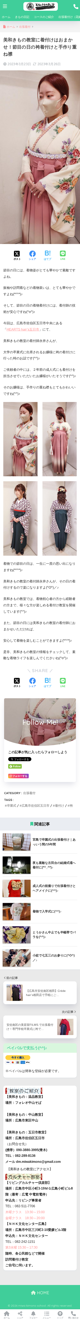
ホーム (6, 17)
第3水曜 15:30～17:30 (21, 1247)
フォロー (33, 1318)
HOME (42, 1292)
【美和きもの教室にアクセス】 (30, 1169)
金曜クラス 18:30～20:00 (25, 1218)
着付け (59, 805)
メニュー (47, 1318)
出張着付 (29, 793)
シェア (20, 1318)
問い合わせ (73, 1318)
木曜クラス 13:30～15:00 (25, 1212)
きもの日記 (22, 17)
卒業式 (11, 805)
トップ (60, 1318)
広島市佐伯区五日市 (35, 805)
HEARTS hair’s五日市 (23, 329)
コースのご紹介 (44, 17)
